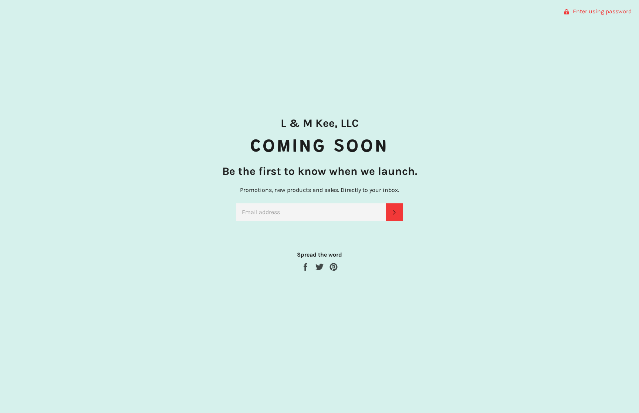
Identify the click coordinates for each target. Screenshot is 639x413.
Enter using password (601, 11)
